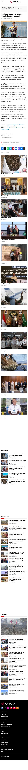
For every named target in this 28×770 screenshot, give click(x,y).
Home (4, 7)
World (2, 722)
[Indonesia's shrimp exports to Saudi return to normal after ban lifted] (14, 362)
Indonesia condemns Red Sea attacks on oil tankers (12, 305)
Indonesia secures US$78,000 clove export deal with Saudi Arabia (13, 195)
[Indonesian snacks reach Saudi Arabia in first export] (14, 252)
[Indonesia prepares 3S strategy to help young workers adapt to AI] (4, 573)
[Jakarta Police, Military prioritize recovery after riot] (4, 686)
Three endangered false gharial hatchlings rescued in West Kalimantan (17, 455)
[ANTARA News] (15, 1)
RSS (2, 751)
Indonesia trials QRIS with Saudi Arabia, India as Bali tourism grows (13, 217)
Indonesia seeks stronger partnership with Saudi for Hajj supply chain (14, 283)
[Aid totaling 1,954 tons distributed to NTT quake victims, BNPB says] (4, 647)
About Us (3, 747)
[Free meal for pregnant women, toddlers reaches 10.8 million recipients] (4, 468)
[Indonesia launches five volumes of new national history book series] (4, 475)
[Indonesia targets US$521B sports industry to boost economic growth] (4, 541)
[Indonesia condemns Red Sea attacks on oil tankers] (14, 296)
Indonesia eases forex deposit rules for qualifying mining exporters (16, 534)
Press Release (4, 733)
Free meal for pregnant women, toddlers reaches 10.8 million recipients (17, 468)
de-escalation (19, 144)
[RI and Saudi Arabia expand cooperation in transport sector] (14, 318)
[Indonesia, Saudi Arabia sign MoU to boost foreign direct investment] (14, 230)
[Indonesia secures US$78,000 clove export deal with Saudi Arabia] (14, 186)
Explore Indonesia (5, 726)
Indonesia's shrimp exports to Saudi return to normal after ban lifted (13, 371)
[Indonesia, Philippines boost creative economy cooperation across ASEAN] (4, 641)
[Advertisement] (14, 434)
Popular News (5, 516)
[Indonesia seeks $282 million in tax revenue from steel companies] (4, 528)
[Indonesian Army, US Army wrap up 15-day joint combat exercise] (4, 522)
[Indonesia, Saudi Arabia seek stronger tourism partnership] (14, 384)
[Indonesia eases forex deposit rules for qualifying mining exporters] (4, 535)
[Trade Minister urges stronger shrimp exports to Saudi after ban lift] (14, 406)
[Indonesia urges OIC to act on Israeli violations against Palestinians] (4, 579)
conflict (11, 144)
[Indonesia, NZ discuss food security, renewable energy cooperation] (4, 560)
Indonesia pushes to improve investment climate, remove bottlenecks (16, 554)
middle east (5, 144)
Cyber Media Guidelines (7, 749)
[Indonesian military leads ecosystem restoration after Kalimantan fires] (4, 567)
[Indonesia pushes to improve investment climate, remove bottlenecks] (4, 554)
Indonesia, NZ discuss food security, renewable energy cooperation (16, 560)
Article (2, 729)
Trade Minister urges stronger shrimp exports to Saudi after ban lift (14, 415)
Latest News (4, 450)
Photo (2, 731)
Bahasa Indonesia (5, 737)
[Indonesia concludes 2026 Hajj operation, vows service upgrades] (14, 340)
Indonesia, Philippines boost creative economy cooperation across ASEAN (17, 641)
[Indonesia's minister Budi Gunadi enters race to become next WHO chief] (4, 462)
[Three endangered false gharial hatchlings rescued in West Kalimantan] (4, 456)
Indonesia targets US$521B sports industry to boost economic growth (17, 541)
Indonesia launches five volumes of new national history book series (17, 475)
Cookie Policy (4, 744)
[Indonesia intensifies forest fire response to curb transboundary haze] (14, 626)
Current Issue (11, 7)
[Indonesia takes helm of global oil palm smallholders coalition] (4, 547)
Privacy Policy (4, 742)
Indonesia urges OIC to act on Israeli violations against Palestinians (16, 579)
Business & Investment (6, 724)
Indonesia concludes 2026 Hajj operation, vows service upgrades (13, 349)
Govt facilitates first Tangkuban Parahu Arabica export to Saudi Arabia (13, 172)
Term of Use (4, 740)
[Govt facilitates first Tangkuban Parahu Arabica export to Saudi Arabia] (14, 164)
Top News (4, 614)
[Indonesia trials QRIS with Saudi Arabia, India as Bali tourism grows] (14, 208)
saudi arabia (6, 142)
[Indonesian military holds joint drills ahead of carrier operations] (4, 692)
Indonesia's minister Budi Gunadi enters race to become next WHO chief (17, 462)
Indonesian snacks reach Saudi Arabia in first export (12, 261)
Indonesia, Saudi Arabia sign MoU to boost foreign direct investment (12, 239)
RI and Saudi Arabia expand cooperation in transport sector (12, 327)
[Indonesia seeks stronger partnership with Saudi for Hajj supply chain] (14, 274)
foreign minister (15, 142)
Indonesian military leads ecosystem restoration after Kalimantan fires (16, 566)
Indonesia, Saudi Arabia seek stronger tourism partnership (13, 393)
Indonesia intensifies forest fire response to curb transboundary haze (14, 635)
